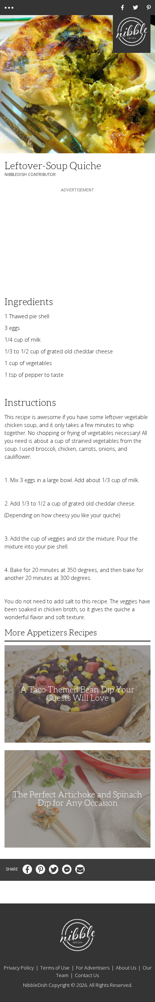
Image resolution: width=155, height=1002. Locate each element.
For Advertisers (92, 967)
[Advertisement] (77, 241)
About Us (126, 967)
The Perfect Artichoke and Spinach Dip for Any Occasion (77, 799)
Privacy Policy (19, 967)
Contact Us (87, 975)
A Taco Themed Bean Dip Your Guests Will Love (77, 694)
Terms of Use (55, 967)
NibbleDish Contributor (30, 174)
